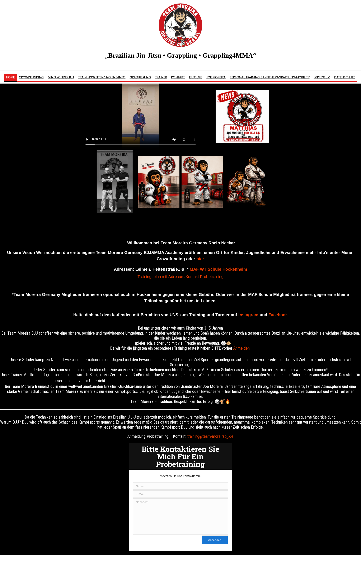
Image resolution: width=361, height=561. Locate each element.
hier (200, 258)
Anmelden (241, 348)
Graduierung (140, 77)
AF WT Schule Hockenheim (220, 269)
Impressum (322, 77)
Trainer (161, 77)
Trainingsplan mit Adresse (160, 276)
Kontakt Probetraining (205, 276)
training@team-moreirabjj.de (210, 436)
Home (10, 77)
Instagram (248, 314)
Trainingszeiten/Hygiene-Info (102, 77)
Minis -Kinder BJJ (61, 77)
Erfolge (195, 77)
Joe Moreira (216, 77)
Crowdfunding (31, 77)
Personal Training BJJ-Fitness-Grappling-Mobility (270, 77)
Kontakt (178, 77)
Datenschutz (344, 77)
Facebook (278, 314)
